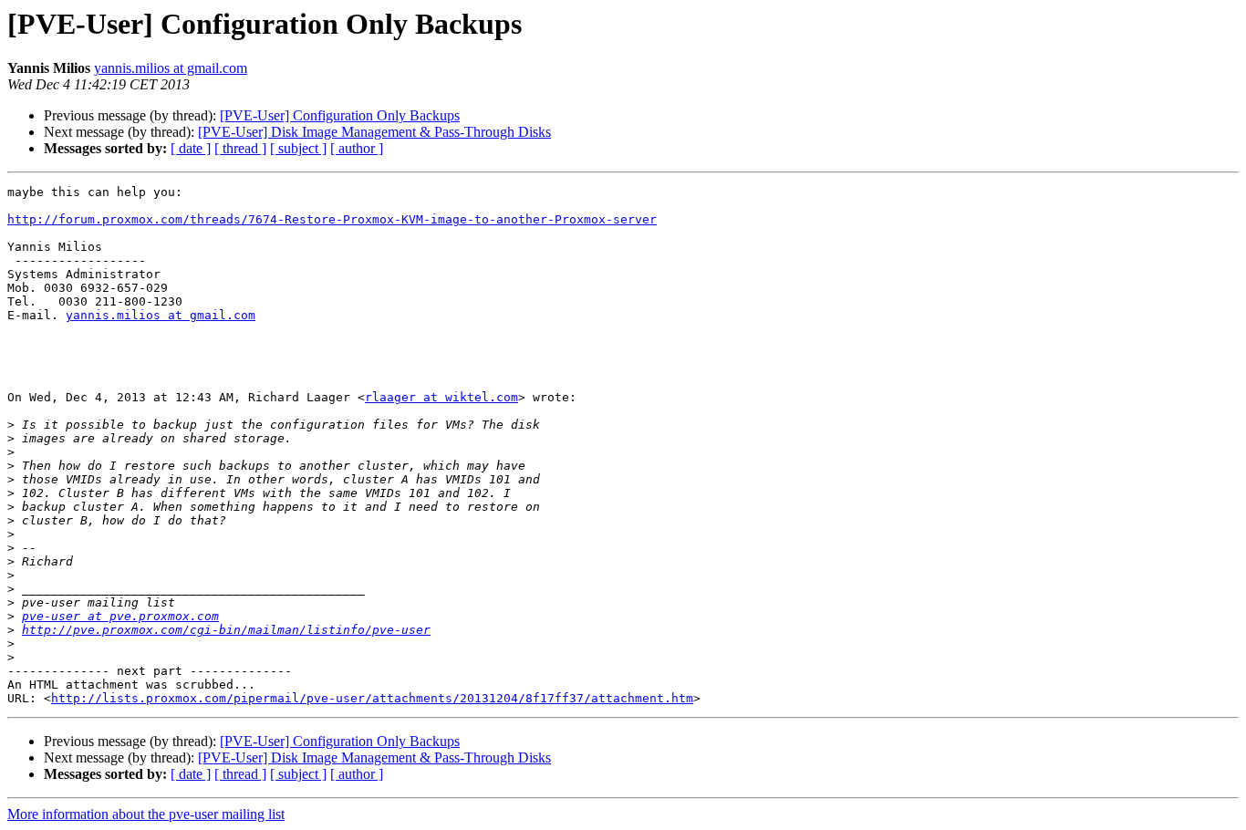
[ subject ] (298, 148)
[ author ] (356, 148)
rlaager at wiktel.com (441, 397)
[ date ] (191, 148)
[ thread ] (240, 148)
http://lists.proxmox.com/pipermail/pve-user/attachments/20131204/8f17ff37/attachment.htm (372, 698)
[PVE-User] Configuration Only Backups (340, 115)
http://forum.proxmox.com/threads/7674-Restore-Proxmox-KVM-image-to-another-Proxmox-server (332, 219)
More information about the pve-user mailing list (146, 814)
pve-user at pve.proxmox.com (120, 616)
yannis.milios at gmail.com (170, 68)
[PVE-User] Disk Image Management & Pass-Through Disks (374, 132)
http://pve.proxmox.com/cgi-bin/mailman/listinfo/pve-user (226, 630)
